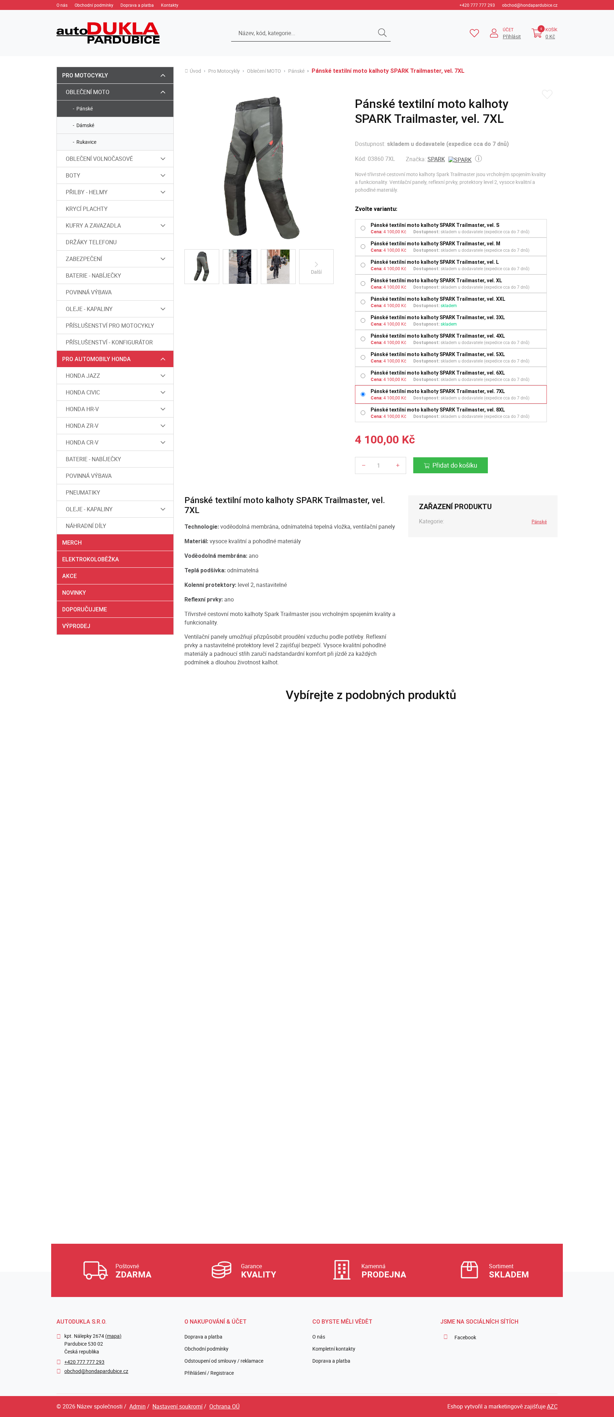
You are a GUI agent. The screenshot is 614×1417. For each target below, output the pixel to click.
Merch (72, 542)
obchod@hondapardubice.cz (530, 5)
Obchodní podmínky (94, 5)
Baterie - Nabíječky (93, 275)
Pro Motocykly (85, 75)
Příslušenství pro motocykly (110, 325)
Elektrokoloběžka (90, 559)
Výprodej (76, 626)
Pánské (84, 108)
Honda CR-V (82, 442)
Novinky (74, 592)
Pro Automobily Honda (96, 359)
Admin (137, 1406)
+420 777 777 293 (477, 5)
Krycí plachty (87, 209)
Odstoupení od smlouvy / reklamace (223, 1360)
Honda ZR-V (82, 426)
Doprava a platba (137, 5)
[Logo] (108, 33)
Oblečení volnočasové (99, 159)
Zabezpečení (84, 259)
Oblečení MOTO (87, 92)
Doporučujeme (84, 609)
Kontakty (169, 5)
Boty (73, 175)
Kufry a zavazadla (93, 225)
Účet (508, 29)
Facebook (465, 1337)
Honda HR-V (82, 409)
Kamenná (383, 1270)
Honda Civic (83, 392)
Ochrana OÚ (224, 1406)
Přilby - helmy (87, 192)
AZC (552, 1406)
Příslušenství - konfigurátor (109, 342)
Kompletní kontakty (333, 1348)
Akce (69, 576)
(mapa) (113, 1335)
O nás (62, 5)
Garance (258, 1270)
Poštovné (133, 1270)
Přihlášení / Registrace (209, 1372)
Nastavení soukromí (177, 1406)
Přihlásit (512, 36)
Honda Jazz (83, 376)
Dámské (85, 125)
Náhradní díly (86, 526)
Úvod (195, 71)
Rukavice (86, 141)
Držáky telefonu (91, 242)
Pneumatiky (83, 492)
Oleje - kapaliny (89, 309)
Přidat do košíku (454, 465)
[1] (382, 33)
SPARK (436, 159)
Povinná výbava (89, 292)
